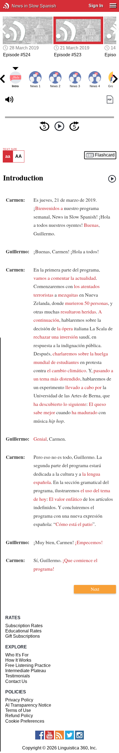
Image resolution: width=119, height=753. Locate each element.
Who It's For (17, 655)
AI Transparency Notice (28, 705)
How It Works (18, 660)
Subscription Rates (24, 625)
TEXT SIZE (10, 149)
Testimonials (17, 676)
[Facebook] (39, 735)
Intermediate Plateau (25, 670)
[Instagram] (79, 735)
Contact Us (16, 681)
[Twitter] (69, 735)
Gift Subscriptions (22, 636)
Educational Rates (23, 631)
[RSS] (59, 735)
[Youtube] (49, 735)
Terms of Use (18, 710)
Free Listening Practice (28, 665)
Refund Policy (19, 715)
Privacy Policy (19, 700)
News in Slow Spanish (14, 6)
